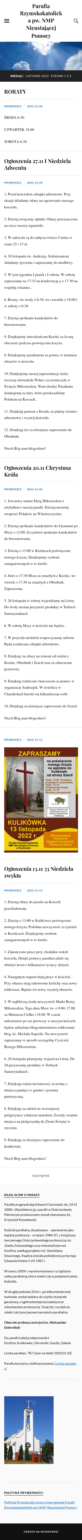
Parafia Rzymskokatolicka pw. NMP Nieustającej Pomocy (41, 20)
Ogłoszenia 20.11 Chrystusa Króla (37, 471)
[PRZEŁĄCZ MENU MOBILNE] (6, 21)
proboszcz (12, 106)
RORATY (15, 91)
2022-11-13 (34, 739)
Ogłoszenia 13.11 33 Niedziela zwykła (38, 872)
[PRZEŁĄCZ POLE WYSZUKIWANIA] (75, 21)
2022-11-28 (34, 106)
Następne (41, 1176)
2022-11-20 (34, 489)
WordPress (49, 1531)
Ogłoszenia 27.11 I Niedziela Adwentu (37, 164)
